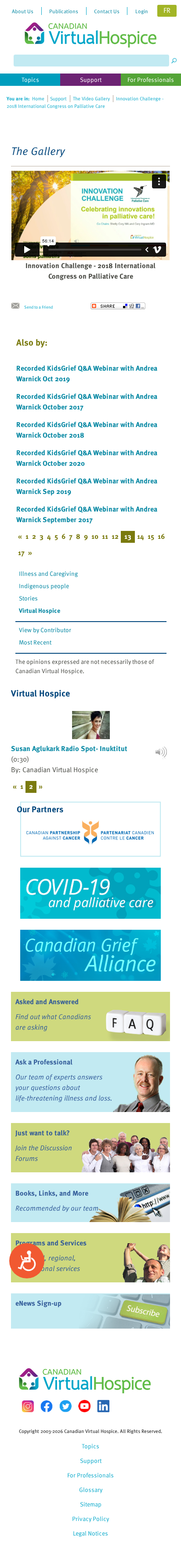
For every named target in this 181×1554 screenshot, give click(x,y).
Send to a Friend (38, 307)
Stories (28, 598)
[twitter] (65, 1406)
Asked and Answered (47, 1001)
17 (21, 552)
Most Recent (35, 642)
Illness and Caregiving (48, 573)
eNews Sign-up (38, 1303)
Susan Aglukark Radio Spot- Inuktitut (69, 748)
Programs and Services (51, 1242)
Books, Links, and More (51, 1193)
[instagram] (28, 1406)
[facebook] (46, 1406)
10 (94, 536)
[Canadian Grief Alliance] (90, 955)
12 (115, 536)
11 (105, 536)
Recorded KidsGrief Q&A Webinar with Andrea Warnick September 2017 (86, 514)
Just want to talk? (42, 1132)
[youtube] (84, 1406)
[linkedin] (103, 1406)
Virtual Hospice (39, 610)
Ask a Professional (43, 1062)
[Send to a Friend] (17, 306)
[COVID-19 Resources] (90, 893)
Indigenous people (44, 585)
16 (161, 536)
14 (140, 536)
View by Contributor (45, 629)
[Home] (90, 24)
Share (117, 305)
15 (151, 536)
